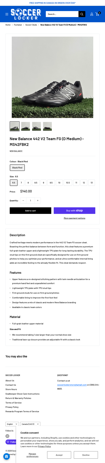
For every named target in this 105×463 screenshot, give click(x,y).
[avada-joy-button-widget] (6, 456)
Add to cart (30, 210)
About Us (9, 380)
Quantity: (14, 200)
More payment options (74, 218)
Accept (59, 455)
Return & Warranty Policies (18, 398)
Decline (86, 455)
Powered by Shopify (13, 454)
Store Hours (11, 389)
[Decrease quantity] (23, 200)
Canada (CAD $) (28, 424)
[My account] (91, 14)
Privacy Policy (44, 446)
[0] (97, 14)
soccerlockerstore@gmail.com (72, 384)
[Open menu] (6, 14)
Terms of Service (13, 402)
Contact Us (10, 385)
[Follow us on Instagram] (7, 436)
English (10, 424)
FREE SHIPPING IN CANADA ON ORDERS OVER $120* (52, 3)
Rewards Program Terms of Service (22, 411)
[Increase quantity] (38, 200)
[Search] (81, 14)
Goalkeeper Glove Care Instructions (22, 393)
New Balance (16, 151)
